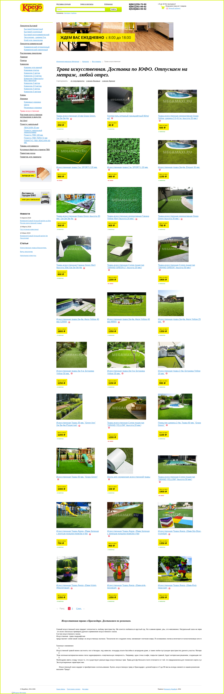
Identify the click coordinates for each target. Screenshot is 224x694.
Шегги (26, 105)
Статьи (24, 243)
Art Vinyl (23, 120)
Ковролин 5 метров (32, 92)
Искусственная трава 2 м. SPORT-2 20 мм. (76, 167)
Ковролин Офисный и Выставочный (33, 79)
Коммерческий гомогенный (36, 50)
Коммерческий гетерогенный (36, 47)
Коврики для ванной (33, 67)
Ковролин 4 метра (32, 89)
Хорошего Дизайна (170, 689)
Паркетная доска (27, 153)
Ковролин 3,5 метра (32, 86)
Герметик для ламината (30, 157)
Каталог (85, 61)
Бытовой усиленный (33, 32)
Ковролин (24, 64)
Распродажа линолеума (30, 53)
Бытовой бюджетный (33, 29)
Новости (25, 213)
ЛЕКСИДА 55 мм (31, 127)
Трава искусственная (29, 111)
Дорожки (24, 99)
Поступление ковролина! (29, 229)
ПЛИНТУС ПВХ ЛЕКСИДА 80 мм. (37, 141)
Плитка (23, 60)
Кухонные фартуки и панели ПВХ (35, 149)
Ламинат (24, 57)
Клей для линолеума (33, 40)
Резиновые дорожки (33, 107)
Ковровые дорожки (32, 102)
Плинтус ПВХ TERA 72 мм (35, 138)
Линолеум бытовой (28, 26)
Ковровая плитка (31, 70)
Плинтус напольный (29, 124)
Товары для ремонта (29, 146)
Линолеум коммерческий (31, 43)
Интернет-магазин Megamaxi (67, 61)
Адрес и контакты (86, 4)
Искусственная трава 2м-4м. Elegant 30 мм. (179, 167)
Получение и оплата (73, 689)
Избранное (108, 4)
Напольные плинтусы (28, 255)
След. (79, 608)
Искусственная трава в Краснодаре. (33, 248)
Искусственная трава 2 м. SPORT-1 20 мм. (127, 167)
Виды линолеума (26, 252)
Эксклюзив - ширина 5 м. (35, 37)
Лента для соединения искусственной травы (128, 477)
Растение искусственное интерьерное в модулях (31, 116)
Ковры (23, 95)
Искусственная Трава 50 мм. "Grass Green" (77, 477)
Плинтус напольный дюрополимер (33, 131)
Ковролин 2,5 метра (32, 76)
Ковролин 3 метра (32, 83)
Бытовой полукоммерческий (36, 35)
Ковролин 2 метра (32, 73)
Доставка (85, 689)
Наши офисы (60, 689)
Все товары (96, 61)
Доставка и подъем (63, 4)
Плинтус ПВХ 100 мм (33, 135)
